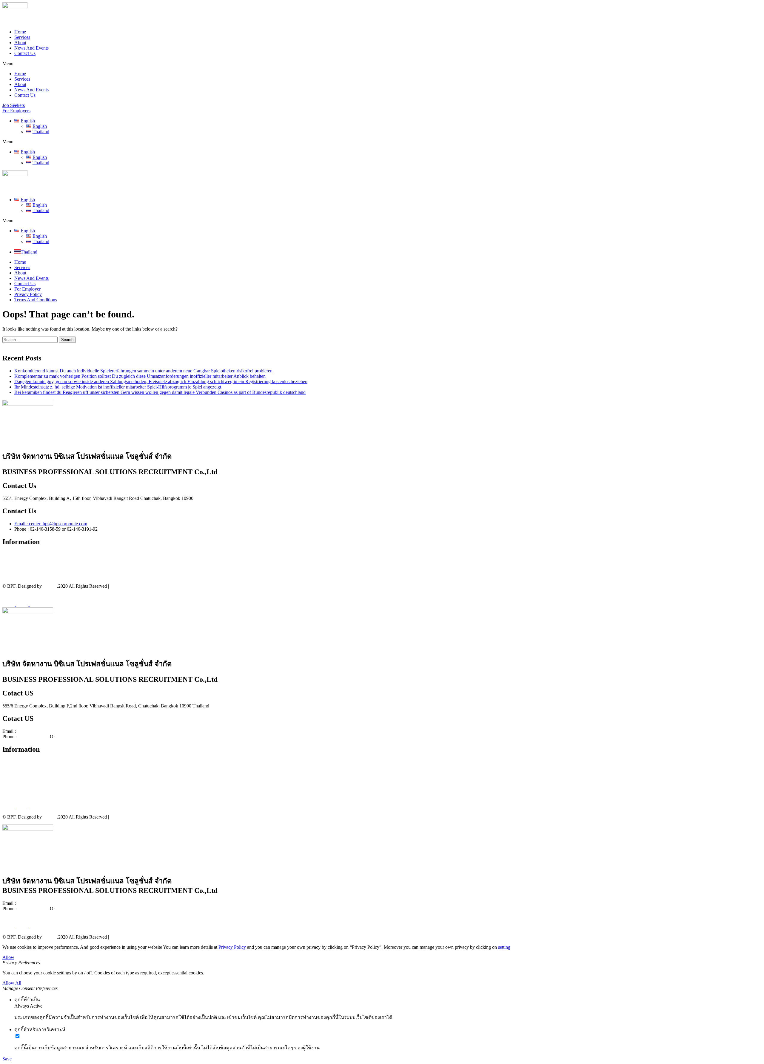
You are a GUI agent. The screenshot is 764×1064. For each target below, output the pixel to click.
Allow (8, 957)
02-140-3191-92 (71, 736)
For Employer (27, 288)
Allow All (11, 982)
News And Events (31, 47)
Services (22, 37)
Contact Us (25, 53)
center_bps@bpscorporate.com (46, 731)
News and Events (19, 575)
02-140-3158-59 (33, 736)
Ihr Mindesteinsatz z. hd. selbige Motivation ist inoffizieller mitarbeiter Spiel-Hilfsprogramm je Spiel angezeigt (117, 386)
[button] (382, 63)
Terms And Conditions (35, 299)
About (20, 42)
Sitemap (117, 586)
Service (9, 559)
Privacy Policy (28, 294)
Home (20, 31)
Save (7, 1058)
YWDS (50, 586)
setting (504, 947)
